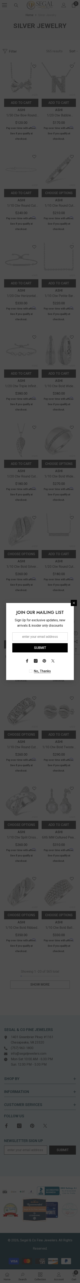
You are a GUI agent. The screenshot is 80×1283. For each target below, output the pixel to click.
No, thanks (42, 671)
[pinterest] (44, 661)
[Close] (74, 603)
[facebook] (27, 661)
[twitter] (53, 661)
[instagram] (35, 661)
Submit (40, 648)
